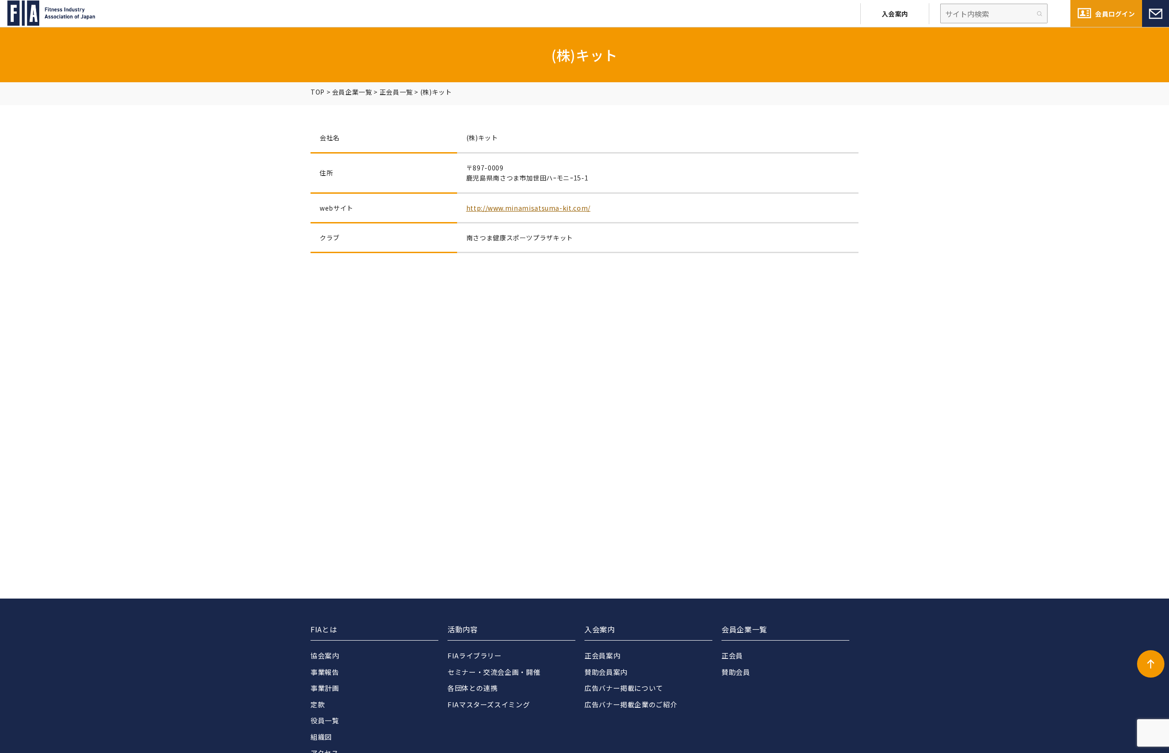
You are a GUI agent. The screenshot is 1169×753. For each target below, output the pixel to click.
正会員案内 (602, 655)
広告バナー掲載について (623, 688)
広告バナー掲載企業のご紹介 (630, 704)
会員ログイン (1115, 13)
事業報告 (325, 672)
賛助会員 (735, 672)
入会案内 (895, 13)
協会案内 (325, 655)
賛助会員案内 (605, 672)
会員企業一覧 (352, 91)
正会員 (732, 655)
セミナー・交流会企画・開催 (494, 672)
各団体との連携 (472, 688)
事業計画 (325, 688)
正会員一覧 (396, 91)
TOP (318, 91)
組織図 (321, 737)
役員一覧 (325, 720)
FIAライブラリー (475, 655)
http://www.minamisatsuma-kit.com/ (528, 207)
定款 (318, 704)
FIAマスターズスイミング (489, 704)
